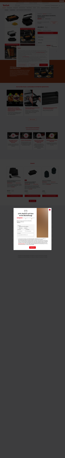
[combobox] (21, 231)
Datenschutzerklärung (21, 243)
